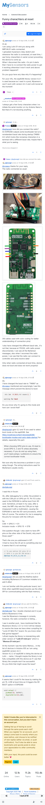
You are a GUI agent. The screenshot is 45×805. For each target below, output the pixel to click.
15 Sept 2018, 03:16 (25, 676)
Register (8, 762)
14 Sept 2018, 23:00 (25, 607)
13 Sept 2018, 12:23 (25, 40)
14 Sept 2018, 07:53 (25, 377)
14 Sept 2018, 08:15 (31, 573)
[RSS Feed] (4, 27)
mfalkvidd (8, 424)
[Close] (40, 717)
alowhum (8, 98)
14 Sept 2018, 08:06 (15, 426)
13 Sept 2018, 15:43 (15, 101)
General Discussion (10, 23)
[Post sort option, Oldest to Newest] (5, 33)
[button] (3, 802)
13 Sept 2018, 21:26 (25, 163)
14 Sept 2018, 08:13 (25, 484)
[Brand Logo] (15, 5)
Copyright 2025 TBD (13, 792)
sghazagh (8, 40)
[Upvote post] (33, 92)
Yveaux (7, 126)
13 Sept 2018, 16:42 (29, 126)
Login (16, 762)
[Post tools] (41, 92)
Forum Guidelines (30, 792)
